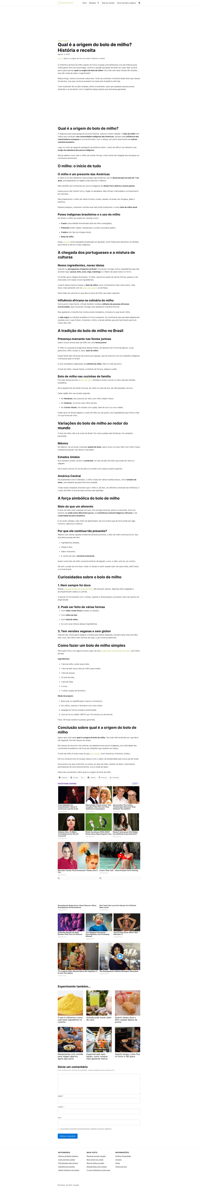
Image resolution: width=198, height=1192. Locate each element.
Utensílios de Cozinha (66, 1166)
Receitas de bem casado (96, 1156)
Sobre (117, 1163)
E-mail (61, 1107)
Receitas (92, 3)
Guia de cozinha (108, 3)
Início (84, 3)
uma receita (95, 754)
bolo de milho (86, 380)
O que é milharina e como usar (98, 1170)
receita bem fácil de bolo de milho (115, 651)
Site (59, 1118)
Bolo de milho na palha (95, 1163)
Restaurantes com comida (97, 1166)
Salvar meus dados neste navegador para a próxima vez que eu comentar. (86, 1129)
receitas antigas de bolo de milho (78, 589)
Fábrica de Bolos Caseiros (68, 1156)
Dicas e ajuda (63, 41)
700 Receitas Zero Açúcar (68, 1163)
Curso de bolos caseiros (126, 3)
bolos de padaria (90, 288)
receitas (66, 242)
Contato (118, 1159)
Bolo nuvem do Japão (95, 1159)
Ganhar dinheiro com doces (68, 1170)
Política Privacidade (123, 1156)
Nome (61, 1096)
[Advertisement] (99, 21)
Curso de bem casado (66, 1159)
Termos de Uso (121, 1166)
